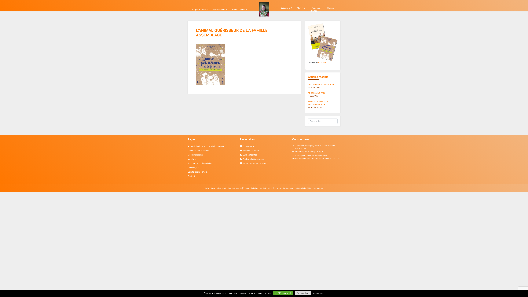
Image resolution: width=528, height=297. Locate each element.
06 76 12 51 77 (302, 148)
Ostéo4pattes (248, 146)
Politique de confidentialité (199, 163)
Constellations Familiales (198, 172)
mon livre (322, 62)
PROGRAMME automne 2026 (321, 84)
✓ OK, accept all (283, 293)
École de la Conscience (253, 159)
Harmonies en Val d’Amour (254, 163)
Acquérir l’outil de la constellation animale (206, 146)
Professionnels (238, 9)
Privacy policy (318, 293)
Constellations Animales (198, 150)
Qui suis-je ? (286, 8)
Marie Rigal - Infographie (270, 188)
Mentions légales (195, 155)
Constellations (218, 9)
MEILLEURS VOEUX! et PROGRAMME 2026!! (318, 103)
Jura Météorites (249, 155)
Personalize (303, 293)
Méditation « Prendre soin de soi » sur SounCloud (317, 158)
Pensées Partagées (316, 9)
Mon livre (301, 8)
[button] (210, 64)
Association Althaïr (250, 150)
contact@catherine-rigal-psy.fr (309, 151)
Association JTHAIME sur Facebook (311, 155)
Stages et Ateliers (200, 9)
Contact (330, 8)
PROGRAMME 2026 (316, 93)
